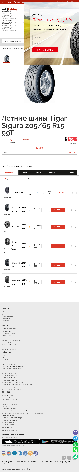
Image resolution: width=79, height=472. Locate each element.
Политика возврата (8, 364)
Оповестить (72, 152)
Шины (3, 311)
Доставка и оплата (8, 395)
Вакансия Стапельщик (9, 420)
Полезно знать (6, 406)
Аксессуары (6, 2)
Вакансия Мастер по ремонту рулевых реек (17, 384)
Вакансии (5, 6)
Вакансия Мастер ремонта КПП (12, 382)
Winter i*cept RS (20, 193)
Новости (4, 357)
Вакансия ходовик (8, 424)
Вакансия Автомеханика (10, 375)
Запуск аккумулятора (9, 345)
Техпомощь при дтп (8, 338)
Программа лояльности (9, 408)
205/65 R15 (30, 193)
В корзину (57, 210)
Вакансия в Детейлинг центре (12, 418)
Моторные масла (7, 316)
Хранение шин (6, 331)
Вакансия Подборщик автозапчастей (14, 411)
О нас (4, 355)
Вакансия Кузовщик (8, 422)
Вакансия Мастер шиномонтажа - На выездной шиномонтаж (22, 413)
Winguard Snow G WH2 (17, 210)
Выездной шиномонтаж (9, 329)
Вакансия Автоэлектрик (10, 380)
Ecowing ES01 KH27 (16, 282)
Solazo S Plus (16, 227)
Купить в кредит (7, 397)
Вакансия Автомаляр (9, 371)
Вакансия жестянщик (9, 387)
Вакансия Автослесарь (9, 373)
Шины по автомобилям (9, 399)
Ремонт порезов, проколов (11, 347)
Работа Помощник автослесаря (12, 389)
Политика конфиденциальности (12, 366)
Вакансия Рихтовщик (9, 378)
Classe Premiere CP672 (15, 246)
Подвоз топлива (7, 342)
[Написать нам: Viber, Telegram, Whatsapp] (75, 456)
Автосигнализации (21, 2)
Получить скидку (45, 50)
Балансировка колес (9, 349)
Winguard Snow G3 (17, 265)
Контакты (5, 362)
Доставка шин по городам (10, 404)
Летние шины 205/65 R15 (22, 140)
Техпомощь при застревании (11, 340)
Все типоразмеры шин (9, 402)
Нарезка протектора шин (10, 335)
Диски (4, 314)
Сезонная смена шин (9, 333)
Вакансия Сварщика (8, 415)
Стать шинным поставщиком (11, 369)
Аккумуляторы (6, 318)
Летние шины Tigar (7, 140)
